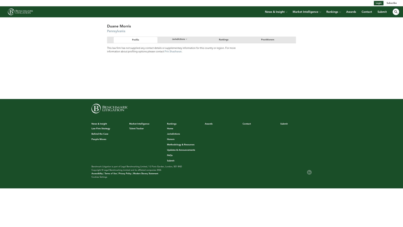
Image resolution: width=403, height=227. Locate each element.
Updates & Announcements (181, 150)
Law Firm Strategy (100, 129)
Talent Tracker (136, 129)
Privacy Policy (125, 173)
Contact (367, 12)
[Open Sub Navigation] (286, 11)
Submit (382, 12)
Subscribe (392, 3)
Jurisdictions (173, 134)
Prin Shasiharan (173, 51)
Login (379, 3)
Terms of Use (111, 173)
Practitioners (267, 39)
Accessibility (97, 173)
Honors (170, 139)
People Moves (98, 139)
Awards (351, 12)
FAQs (170, 155)
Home (170, 129)
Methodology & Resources (180, 145)
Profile (135, 39)
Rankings (223, 39)
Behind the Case (99, 134)
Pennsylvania (116, 31)
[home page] (20, 11)
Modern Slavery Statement (145, 173)
